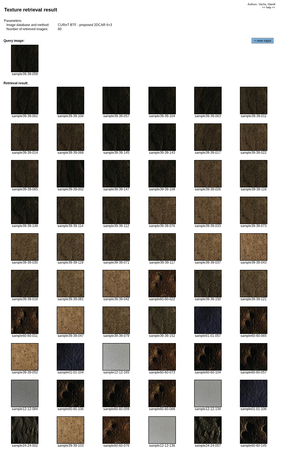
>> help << (268, 7)
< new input (262, 40)
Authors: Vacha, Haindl (261, 4)
